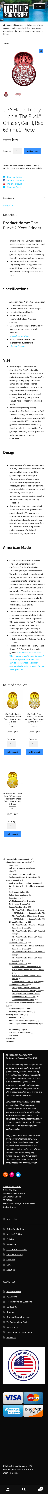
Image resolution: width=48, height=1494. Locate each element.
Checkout (11, 1259)
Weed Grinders (37, 168)
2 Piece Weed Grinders (21, 28)
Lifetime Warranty (15, 1254)
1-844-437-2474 (10, 1190)
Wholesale (11, 1244)
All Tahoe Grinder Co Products (25, 25)
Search (24, 1489)
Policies (10, 1239)
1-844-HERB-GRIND (12, 1186)
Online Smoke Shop (15, 1229)
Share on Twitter (15, 177)
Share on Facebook (15, 180)
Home (8, 25)
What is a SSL (12, 1327)
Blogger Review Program (18, 1317)
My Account (12, 1296)
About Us (11, 1269)
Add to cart (32, 151)
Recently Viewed (14, 1291)
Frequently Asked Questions (19, 1301)
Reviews (10, 1312)
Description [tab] (8, 198)
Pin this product (14, 183)
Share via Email (14, 187)
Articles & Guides (14, 1234)
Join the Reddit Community (19, 1332)
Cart (9, 1264)
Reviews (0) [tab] (8, 205)
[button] (41, 51)
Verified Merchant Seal (17, 1322)
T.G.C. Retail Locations (17, 1249)
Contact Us (12, 1307)
